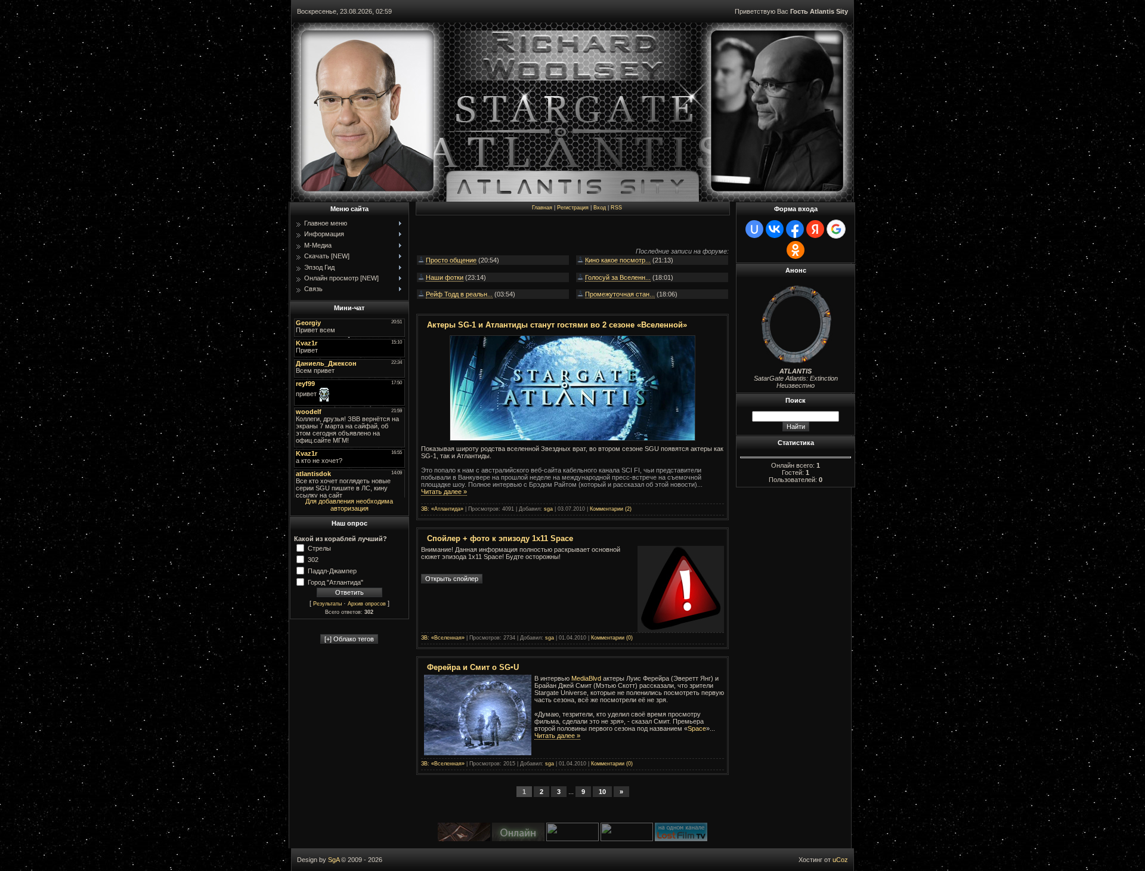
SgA (333, 859)
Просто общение (451, 260)
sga (548, 509)
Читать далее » (444, 491)
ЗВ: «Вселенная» (443, 638)
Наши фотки (444, 277)
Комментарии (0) (612, 638)
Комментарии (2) (611, 509)
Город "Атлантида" (335, 581)
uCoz (840, 859)
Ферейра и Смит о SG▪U (473, 667)
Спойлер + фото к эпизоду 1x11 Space (500, 538)
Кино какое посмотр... (618, 260)
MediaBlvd (586, 678)
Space (697, 728)
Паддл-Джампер (332, 570)
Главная (542, 208)
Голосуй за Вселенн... (618, 277)
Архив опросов (367, 604)
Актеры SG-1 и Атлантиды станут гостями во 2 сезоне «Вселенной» (557, 324)
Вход (599, 208)
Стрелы (319, 547)
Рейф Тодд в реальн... (459, 294)
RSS (616, 208)
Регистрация (573, 208)
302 (313, 559)
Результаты (327, 604)
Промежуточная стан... (620, 294)
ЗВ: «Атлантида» (442, 509)
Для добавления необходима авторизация (349, 505)
